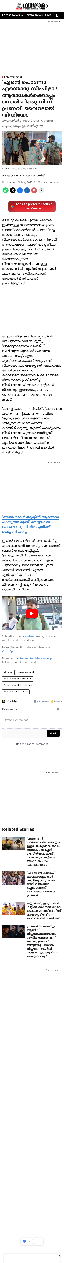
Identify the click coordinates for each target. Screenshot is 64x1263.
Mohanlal (8, 672)
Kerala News (34, 15)
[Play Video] (32, 613)
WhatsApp (8, 651)
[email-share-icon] (34, 192)
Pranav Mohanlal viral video (18, 685)
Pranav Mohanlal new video (17, 679)
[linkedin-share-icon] (27, 192)
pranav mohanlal (25, 672)
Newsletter (29, 636)
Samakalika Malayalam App (35, 658)
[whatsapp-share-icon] (6, 192)
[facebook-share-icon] (20, 192)
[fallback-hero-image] (13, 843)
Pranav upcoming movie (16, 691)
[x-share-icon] (13, 192)
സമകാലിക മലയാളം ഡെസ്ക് (23, 176)
